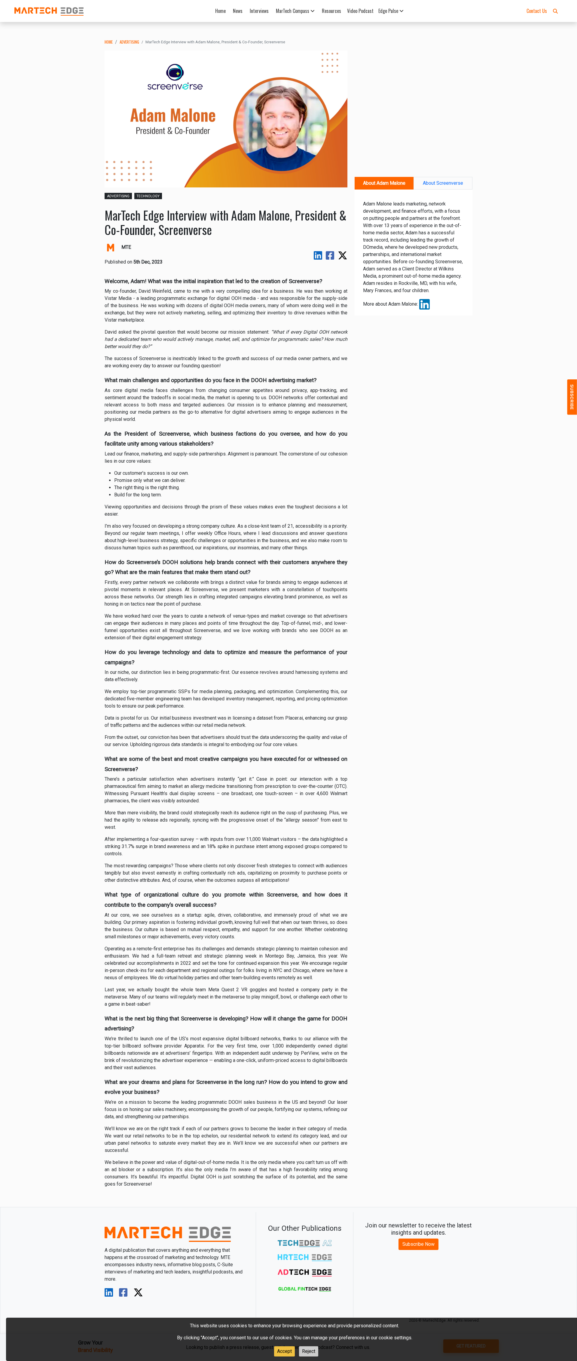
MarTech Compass (293, 10)
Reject (308, 1351)
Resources (331, 10)
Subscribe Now (418, 1244)
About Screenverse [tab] (443, 183)
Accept (284, 1351)
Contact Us (537, 10)
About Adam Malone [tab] (384, 183)
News (238, 10)
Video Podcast (360, 10)
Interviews (259, 10)
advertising (129, 42)
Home (220, 10)
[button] (555, 11)
